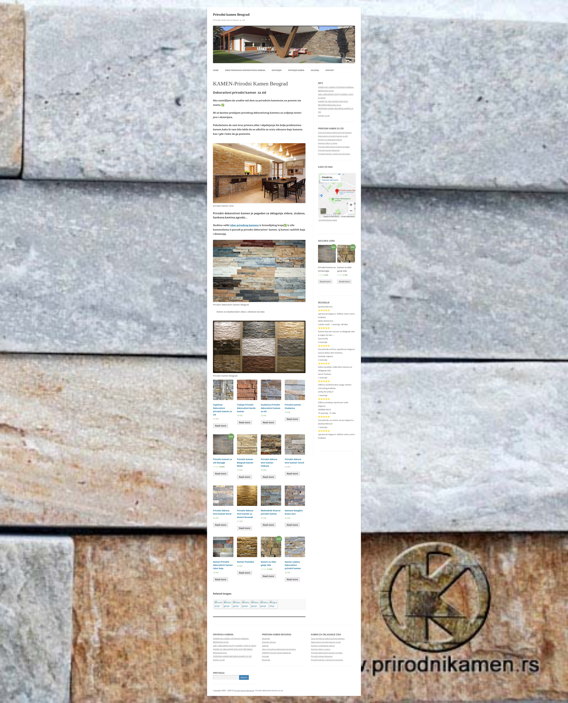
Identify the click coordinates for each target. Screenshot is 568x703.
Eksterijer (277, 70)
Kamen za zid (324, 115)
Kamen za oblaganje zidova (330, 139)
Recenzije (266, 660)
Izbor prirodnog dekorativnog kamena (245, 70)
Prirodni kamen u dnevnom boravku (334, 154)
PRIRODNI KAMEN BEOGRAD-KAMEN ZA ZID (232, 656)
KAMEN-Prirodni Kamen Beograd (276, 652)
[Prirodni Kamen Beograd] (259, 372)
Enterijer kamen (296, 70)
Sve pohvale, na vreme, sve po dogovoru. (336, 420)
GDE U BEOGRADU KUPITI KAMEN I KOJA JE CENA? (234, 645)
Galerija (315, 70)
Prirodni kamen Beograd (231, 14)
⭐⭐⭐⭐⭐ (324, 363)
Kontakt (329, 70)
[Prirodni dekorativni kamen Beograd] (259, 301)
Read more (220, 425)
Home (215, 70)
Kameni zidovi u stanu (327, 143)
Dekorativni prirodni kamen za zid (333, 136)
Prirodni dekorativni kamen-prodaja (334, 146)
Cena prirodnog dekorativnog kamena (335, 132)
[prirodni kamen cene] (259, 202)
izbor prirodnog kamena (244, 225)
